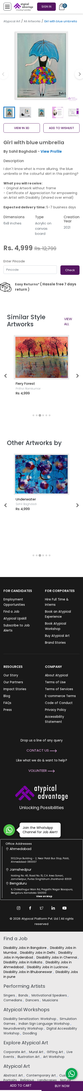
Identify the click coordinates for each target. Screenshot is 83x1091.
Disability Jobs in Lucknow (48, 967)
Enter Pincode (14, 261)
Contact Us (38, 750)
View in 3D (21, 128)
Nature (66, 1080)
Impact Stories (14, 689)
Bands (23, 995)
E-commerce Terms (60, 696)
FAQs (7, 703)
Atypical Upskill (15, 618)
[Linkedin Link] (53, 908)
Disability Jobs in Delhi (38, 952)
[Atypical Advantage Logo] (41, 792)
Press (7, 710)
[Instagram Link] (18, 908)
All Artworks (32, 21)
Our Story (10, 675)
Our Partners (13, 682)
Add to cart (21, 1085)
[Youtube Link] (64, 908)
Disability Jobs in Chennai (57, 957)
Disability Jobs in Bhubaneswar (28, 972)
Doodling (30, 1033)
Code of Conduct (59, 703)
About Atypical (56, 675)
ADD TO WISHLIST (61, 128)
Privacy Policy (55, 710)
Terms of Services (59, 689)
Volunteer (38, 770)
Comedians (13, 1000)
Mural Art (36, 1052)
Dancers (33, 1000)
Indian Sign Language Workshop (45, 1023)
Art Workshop (54, 1056)
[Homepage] (22, 7)
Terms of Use (55, 682)
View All (68, 321)
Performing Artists (24, 986)
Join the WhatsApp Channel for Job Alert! (40, 829)
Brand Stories (55, 642)
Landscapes (48, 1080)
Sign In (46, 7)
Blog (6, 696)
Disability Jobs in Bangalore (25, 947)
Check (70, 270)
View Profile (51, 151)
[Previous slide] (5, 375)
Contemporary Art (41, 1075)
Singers (9, 995)
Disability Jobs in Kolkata (23, 962)
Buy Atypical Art (57, 636)
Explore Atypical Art (25, 1042)
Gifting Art (55, 1052)
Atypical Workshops (26, 1009)
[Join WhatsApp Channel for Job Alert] (9, 830)
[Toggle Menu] (7, 7)
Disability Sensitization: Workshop (30, 1018)
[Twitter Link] (41, 908)
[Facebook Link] (30, 908)
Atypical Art (11, 21)
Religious (27, 1080)
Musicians (50, 1000)
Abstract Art (13, 1075)
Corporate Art (15, 1052)
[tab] (33, 415)
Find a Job (11, 611)
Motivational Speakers (50, 995)
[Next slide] (77, 375)
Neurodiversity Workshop (23, 1028)
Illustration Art (29, 1056)
